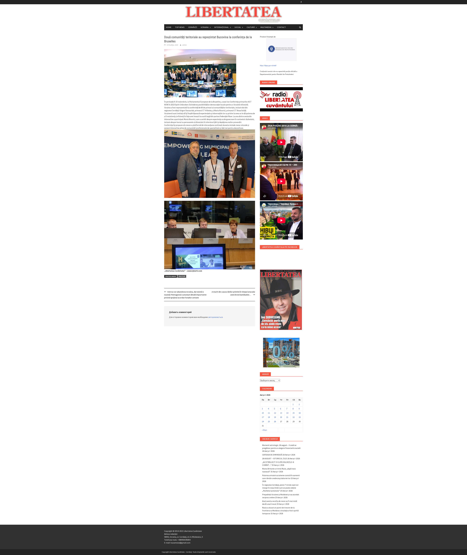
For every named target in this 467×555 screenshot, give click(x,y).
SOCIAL (237, 27)
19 (275, 417)
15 (294, 413)
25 (269, 421)
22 (294, 417)
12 (275, 413)
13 (281, 413)
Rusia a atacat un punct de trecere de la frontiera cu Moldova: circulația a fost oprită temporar (280, 510)
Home (168, 27)
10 (263, 413)
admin (184, 45)
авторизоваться (215, 317)
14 (287, 413)
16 (300, 413)
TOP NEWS (179, 27)
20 (281, 417)
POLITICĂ (182, 276)
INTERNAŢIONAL (221, 27)
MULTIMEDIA (265, 27)
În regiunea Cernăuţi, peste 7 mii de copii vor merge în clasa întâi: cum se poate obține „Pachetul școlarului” (280, 488)
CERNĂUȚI (192, 27)
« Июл (264, 430)
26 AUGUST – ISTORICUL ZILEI (274, 458)
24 (263, 421)
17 (263, 417)
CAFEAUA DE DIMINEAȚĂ (272, 454)
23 (300, 417)
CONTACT (281, 27)
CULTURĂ (251, 27)
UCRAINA (205, 27)
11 (269, 413)
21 (287, 417)
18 (269, 417)
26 (275, 421)
